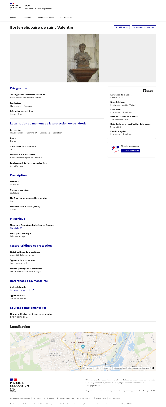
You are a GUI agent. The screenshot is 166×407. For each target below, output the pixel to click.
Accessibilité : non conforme (20, 398)
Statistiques (84, 398)
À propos (50, 398)
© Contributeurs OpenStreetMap (138, 368)
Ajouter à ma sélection (145, 27)
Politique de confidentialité (32, 404)
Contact (39, 398)
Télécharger (123, 27)
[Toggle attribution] (153, 368)
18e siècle (14, 228)
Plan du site (116, 398)
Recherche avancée (46, 17)
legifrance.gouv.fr (130, 391)
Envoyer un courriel (130, 150)
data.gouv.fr (148, 391)
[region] (83, 351)
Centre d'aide (66, 17)
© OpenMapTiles (119, 368)
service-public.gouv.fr (108, 391)
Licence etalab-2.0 (116, 404)
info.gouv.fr (89, 391)
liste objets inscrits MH (20, 290)
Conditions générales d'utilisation (54, 404)
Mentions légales (16, 404)
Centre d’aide (101, 398)
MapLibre (89, 368)
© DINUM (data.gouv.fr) (103, 368)
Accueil (13, 17)
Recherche (26, 17)
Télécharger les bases (67, 398)
